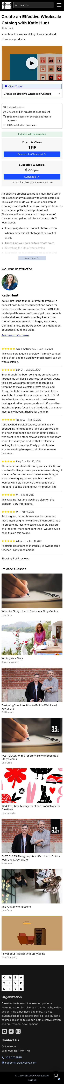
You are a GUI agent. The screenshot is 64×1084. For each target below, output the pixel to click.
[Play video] (32, 63)
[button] (56, 1076)
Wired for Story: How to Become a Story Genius (30, 611)
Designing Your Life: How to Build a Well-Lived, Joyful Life (29, 706)
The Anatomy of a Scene (16, 906)
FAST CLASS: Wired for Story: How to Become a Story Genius (30, 757)
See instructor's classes (15, 335)
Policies (32, 1080)
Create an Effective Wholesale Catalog (27, 94)
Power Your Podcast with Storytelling (23, 954)
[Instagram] (18, 1031)
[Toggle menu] (59, 5)
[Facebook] (11, 1031)
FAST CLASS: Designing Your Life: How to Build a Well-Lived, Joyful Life (31, 857)
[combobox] (34, 5)
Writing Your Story (12, 658)
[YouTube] (4, 1031)
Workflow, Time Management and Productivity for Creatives (31, 807)
